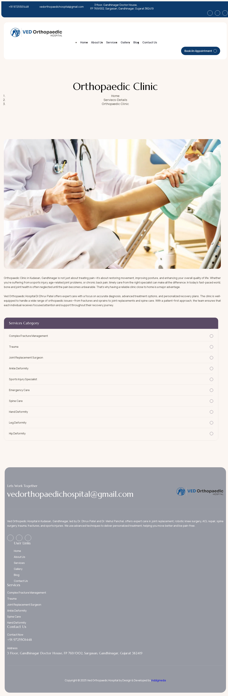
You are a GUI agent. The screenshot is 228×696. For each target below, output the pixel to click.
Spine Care (16, 401)
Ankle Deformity (18, 368)
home (115, 96)
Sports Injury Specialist (23, 379)
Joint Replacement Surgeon (26, 357)
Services (111, 42)
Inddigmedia (158, 680)
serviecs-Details (115, 100)
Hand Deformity (18, 412)
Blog (136, 42)
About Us (97, 42)
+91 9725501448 (19, 7)
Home (84, 42)
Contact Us (149, 42)
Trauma (13, 347)
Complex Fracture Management (28, 336)
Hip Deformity (17, 433)
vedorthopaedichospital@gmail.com (61, 7)
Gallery (125, 42)
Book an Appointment (198, 51)
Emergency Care (19, 390)
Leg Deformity (17, 422)
